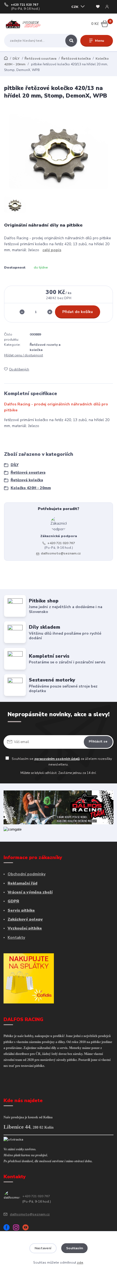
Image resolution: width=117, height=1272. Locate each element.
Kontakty (16, 937)
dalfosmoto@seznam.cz (61, 553)
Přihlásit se (98, 741)
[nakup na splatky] (29, 978)
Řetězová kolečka (76, 58)
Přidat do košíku (77, 311)
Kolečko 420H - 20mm (31, 488)
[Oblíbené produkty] (98, 7)
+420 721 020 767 (24, 5)
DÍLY (16, 58)
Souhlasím (74, 1248)
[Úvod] (23, 24)
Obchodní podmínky (26, 874)
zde (80, 1262)
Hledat (71, 41)
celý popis (51, 250)
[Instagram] (18, 1228)
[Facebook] (8, 1228)
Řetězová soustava (40, 58)
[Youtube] (27, 1228)
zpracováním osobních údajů (57, 759)
